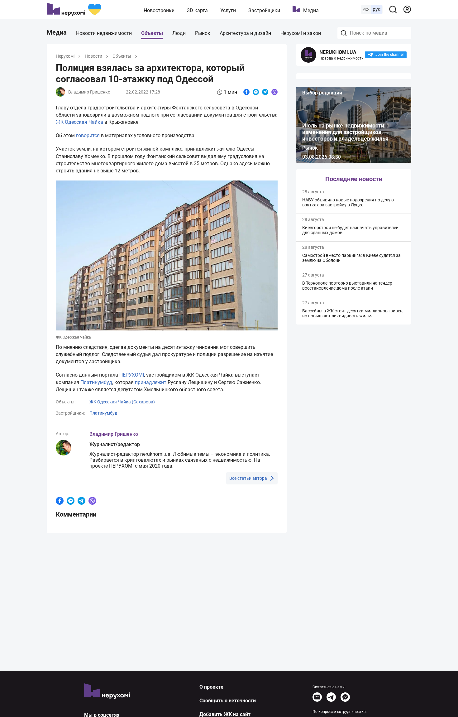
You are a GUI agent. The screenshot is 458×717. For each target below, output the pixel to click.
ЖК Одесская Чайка (79, 122)
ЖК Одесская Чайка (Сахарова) (122, 401)
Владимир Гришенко (113, 434)
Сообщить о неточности (227, 701)
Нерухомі (65, 56)
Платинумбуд (96, 382)
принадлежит (150, 382)
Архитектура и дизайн (245, 33)
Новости (93, 56)
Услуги (228, 10)
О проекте (211, 687)
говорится (88, 135)
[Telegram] (331, 697)
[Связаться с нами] (317, 697)
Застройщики (264, 10)
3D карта (197, 10)
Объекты (152, 33)
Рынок (202, 33)
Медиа (311, 10)
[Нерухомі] (74, 9)
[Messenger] (345, 697)
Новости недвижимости (104, 33)
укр (366, 9)
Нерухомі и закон (300, 33)
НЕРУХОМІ (131, 375)
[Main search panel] (393, 9)
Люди (179, 33)
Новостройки (159, 10)
